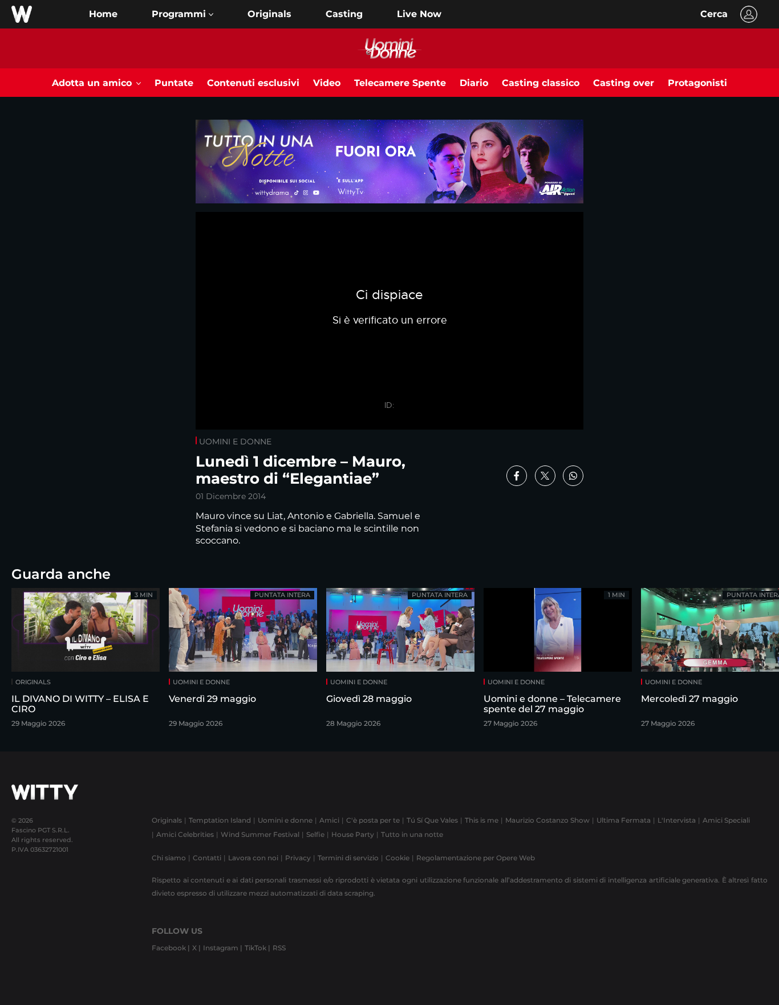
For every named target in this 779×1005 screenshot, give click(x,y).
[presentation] (742, 661)
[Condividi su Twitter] (545, 475)
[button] (182, 14)
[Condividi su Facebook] (516, 475)
